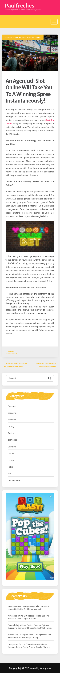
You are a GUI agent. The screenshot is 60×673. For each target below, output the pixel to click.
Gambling (12, 447)
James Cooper (34, 37)
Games (11, 453)
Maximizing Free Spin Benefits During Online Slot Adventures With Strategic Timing (29, 636)
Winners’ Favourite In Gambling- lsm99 (46, 365)
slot (9, 474)
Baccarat (12, 406)
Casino (11, 433)
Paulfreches (19, 6)
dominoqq (12, 440)
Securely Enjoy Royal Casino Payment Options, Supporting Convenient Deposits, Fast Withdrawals (30, 626)
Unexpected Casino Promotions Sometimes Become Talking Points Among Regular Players (29, 645)
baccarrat (12, 413)
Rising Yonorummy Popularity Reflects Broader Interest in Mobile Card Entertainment (28, 607)
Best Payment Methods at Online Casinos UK (15, 365)
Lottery (11, 460)
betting (11, 352)
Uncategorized (14, 480)
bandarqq (12, 420)
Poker (10, 467)
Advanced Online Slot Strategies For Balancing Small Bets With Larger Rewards (28, 617)
